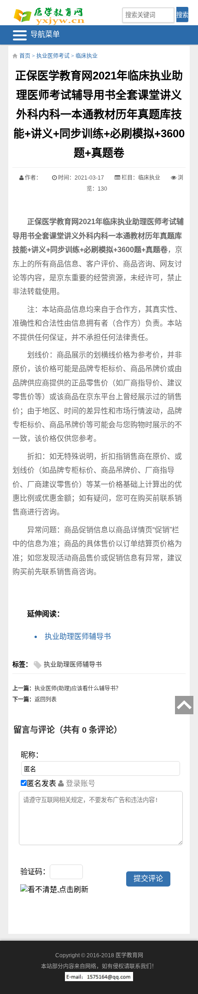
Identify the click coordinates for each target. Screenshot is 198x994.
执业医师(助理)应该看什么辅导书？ (78, 688)
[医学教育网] (48, 15)
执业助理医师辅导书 (78, 636)
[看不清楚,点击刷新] (54, 889)
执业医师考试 (53, 56)
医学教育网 (129, 955)
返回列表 (46, 699)
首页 (24, 56)
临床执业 (87, 56)
